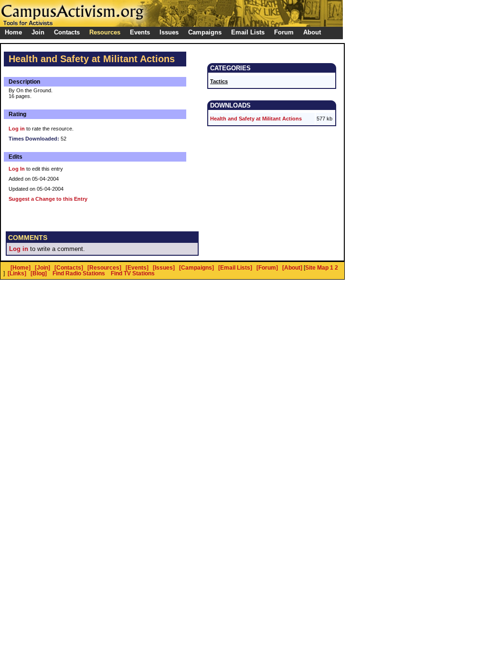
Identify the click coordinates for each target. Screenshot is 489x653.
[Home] (21, 268)
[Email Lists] (235, 268)
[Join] (42, 268)
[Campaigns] (196, 268)
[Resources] (104, 268)
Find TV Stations (133, 273)
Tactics (219, 81)
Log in (17, 128)
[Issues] (164, 268)
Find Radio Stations (79, 273)
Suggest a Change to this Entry (48, 199)
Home (13, 32)
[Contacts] (68, 268)
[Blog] (39, 273)
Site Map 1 (319, 268)
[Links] (17, 273)
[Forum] (267, 268)
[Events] (137, 268)
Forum (284, 32)
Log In (17, 169)
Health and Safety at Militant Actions (256, 118)
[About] (292, 268)
